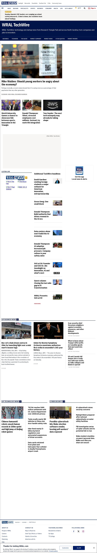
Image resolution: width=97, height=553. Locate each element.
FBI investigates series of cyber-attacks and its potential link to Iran (85, 429)
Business (6, 39)
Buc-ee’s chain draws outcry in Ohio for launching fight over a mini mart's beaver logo (16, 345)
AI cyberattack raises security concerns (84, 408)
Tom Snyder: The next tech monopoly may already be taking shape (52, 117)
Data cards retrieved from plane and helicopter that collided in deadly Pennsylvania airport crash (37, 447)
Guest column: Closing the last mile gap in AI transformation (42, 284)
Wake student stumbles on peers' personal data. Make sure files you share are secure (85, 439)
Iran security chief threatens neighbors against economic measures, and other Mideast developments (76, 328)
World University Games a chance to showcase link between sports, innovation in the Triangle (10, 119)
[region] (48, 548)
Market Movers (72, 39)
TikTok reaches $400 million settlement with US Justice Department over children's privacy (37, 410)
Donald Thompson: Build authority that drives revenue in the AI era (42, 215)
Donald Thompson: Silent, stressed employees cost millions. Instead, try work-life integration (31, 118)
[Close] (94, 548)
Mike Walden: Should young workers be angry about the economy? (30, 83)
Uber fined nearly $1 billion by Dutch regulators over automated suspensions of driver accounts (37, 433)
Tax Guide (24, 39)
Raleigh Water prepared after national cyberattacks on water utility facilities (85, 418)
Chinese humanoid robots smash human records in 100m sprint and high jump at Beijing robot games (12, 426)
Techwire (15, 39)
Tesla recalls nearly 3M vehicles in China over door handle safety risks (37, 421)
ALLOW (79, 548)
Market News (48, 39)
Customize (65, 548)
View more (37, 303)
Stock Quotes (60, 39)
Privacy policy (53, 551)
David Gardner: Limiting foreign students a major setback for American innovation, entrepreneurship (41, 186)
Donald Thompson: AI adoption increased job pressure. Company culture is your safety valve (42, 249)
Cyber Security (56, 401)
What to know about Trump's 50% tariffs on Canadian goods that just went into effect (75, 345)
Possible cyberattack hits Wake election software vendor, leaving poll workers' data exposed (59, 426)
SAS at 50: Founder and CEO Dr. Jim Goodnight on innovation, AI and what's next (42, 268)
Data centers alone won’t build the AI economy (42, 233)
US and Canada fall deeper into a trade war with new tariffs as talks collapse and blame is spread (76, 360)
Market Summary (35, 39)
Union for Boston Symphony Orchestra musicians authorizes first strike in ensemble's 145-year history (48, 346)
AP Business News (9, 319)
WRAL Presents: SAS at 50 (41, 296)
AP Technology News (10, 401)
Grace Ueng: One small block (41, 202)
